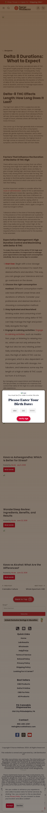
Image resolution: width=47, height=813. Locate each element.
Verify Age (23, 418)
